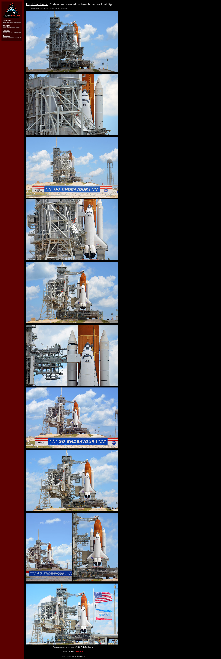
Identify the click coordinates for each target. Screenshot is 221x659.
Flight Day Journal (37, 4)
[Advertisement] (12, 78)
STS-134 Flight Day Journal (84, 647)
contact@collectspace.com (78, 656)
